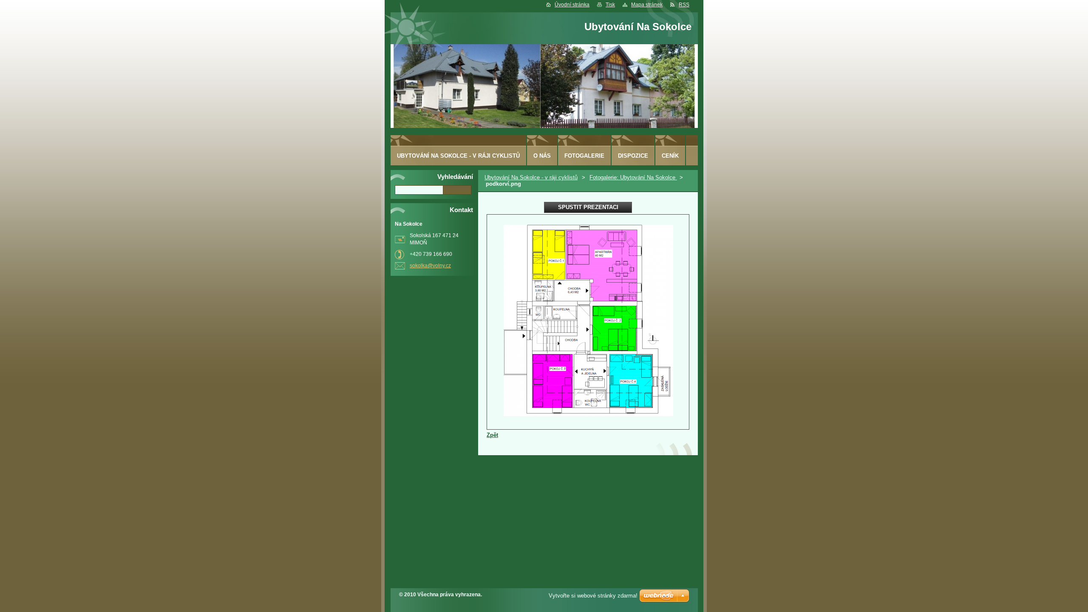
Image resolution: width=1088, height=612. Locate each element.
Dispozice (633, 156)
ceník (670, 156)
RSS (684, 4)
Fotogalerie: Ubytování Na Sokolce (633, 177)
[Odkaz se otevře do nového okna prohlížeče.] (588, 414)
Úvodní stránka (572, 4)
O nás (542, 156)
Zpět (492, 435)
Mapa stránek (647, 4)
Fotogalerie (584, 156)
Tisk (610, 4)
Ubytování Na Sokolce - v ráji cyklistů (531, 177)
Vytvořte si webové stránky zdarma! (593, 595)
